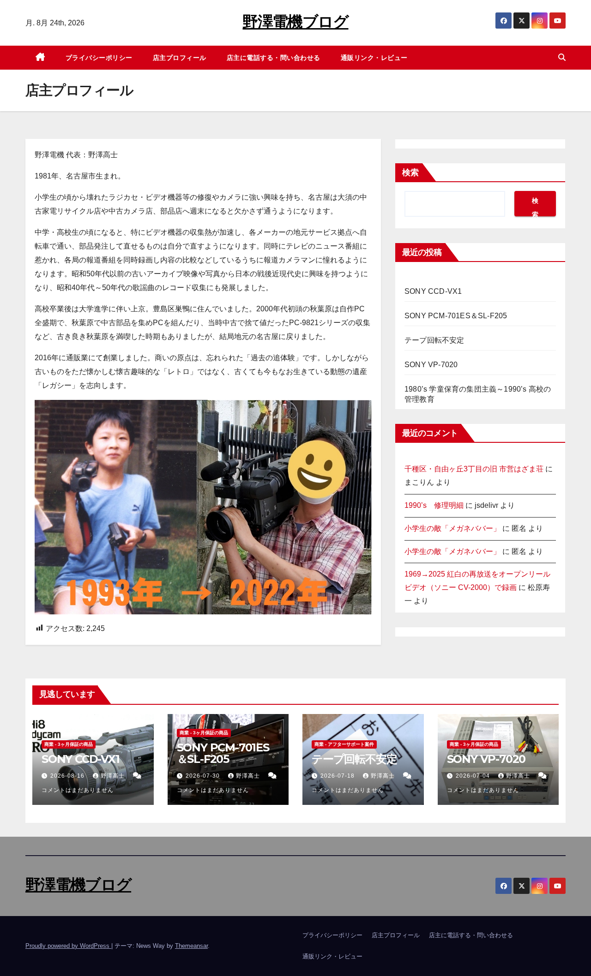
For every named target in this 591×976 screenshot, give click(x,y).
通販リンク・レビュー (374, 58)
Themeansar (191, 945)
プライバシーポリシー (99, 58)
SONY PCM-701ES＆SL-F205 (455, 316)
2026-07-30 (204, 776)
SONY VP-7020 (431, 365)
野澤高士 (114, 776)
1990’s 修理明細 (434, 505)
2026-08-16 (68, 776)
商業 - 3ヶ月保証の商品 (68, 744)
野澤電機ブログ (295, 21)
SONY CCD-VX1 (433, 291)
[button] (562, 57)
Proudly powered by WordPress (68, 945)
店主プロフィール (179, 58)
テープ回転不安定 (434, 340)
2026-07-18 (338, 776)
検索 (410, 172)
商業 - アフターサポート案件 (344, 744)
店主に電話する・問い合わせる (273, 58)
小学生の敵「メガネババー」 (452, 528)
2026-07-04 (474, 776)
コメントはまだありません (78, 790)
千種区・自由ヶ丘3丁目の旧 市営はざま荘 (473, 469)
